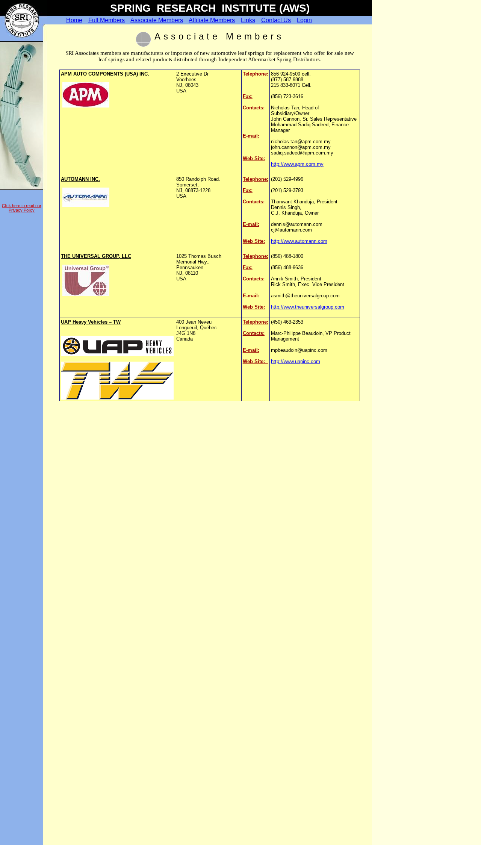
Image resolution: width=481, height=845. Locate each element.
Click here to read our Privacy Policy (21, 207)
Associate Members (156, 20)
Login (304, 20)
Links (248, 20)
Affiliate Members (212, 20)
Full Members (106, 20)
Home (74, 20)
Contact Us (276, 20)
